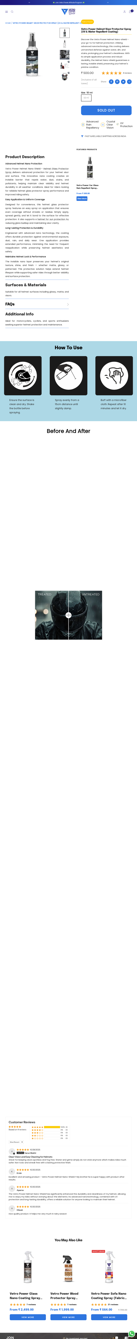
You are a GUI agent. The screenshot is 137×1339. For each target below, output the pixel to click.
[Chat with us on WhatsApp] (132, 1331)
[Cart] (130, 12)
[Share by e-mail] (129, 81)
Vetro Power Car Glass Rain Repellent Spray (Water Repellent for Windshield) (87, 187)
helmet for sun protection (51, 219)
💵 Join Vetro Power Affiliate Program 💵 (69, 2)
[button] (65, 33)
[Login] (124, 12)
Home (8, 23)
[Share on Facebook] (111, 81)
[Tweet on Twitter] (123, 81)
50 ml (86, 97)
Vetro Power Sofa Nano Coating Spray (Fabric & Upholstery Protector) (108, 1296)
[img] (23, 1149)
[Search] (12, 12)
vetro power (87, 22)
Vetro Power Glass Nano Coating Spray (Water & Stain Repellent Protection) (26, 1296)
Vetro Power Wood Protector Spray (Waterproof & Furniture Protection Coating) (66, 1296)
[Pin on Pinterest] (117, 81)
